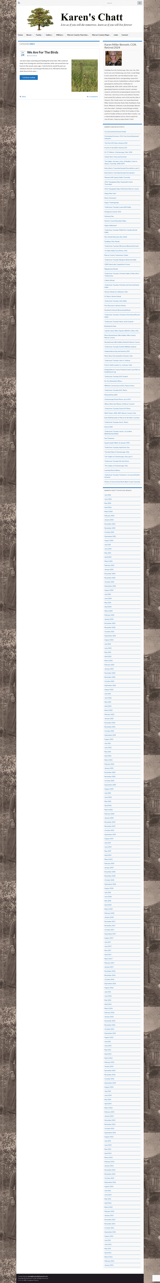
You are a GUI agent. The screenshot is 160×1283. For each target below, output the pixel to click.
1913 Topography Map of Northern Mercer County (121, 189)
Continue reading (28, 77)
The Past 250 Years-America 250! (115, 143)
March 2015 (108, 1058)
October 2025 (109, 532)
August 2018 (108, 888)
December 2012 (109, 1170)
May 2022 (107, 702)
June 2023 (108, 648)
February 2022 (109, 714)
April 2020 (107, 805)
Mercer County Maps (101, 35)
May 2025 (107, 553)
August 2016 (108, 988)
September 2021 (110, 735)
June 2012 (108, 1195)
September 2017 (110, 934)
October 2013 (109, 1128)
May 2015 (107, 1050)
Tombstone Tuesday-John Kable (115, 301)
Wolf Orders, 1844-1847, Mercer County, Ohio (120, 413)
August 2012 (108, 1186)
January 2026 (109, 520)
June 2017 (108, 946)
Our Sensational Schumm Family (115, 132)
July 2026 (107, 495)
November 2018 (109, 876)
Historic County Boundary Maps (115, 221)
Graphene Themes (33, 1280)
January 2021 (109, 768)
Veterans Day (109, 216)
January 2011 (109, 1265)
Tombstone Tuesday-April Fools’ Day (117, 447)
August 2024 (108, 590)
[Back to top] (155, 1270)
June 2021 (108, 747)
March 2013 (108, 1157)
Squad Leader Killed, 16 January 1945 (117, 443)
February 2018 (109, 913)
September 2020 (110, 785)
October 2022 (109, 681)
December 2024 (109, 573)
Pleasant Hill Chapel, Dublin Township (117, 177)
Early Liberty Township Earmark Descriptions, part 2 (121, 168)
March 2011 (108, 1257)
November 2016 (109, 975)
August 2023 (108, 640)
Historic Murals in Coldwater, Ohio (116, 292)
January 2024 (109, 619)
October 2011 (109, 1228)
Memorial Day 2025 (110, 395)
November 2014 (109, 1075)
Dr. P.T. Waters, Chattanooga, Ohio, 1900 (118, 152)
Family (39, 35)
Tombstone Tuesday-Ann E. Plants (116, 422)
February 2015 (109, 1062)
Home (20, 35)
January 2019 (109, 867)
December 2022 (109, 673)
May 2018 (107, 901)
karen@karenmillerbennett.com (37, 1276)
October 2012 (109, 1178)
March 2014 (108, 1108)
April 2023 (107, 656)
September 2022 (110, 685)
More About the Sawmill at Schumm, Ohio (118, 356)
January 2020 (109, 818)
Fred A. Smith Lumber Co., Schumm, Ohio (118, 365)
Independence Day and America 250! (117, 351)
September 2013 (110, 1132)
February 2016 (109, 1012)
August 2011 (108, 1236)
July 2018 (107, 892)
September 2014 (110, 1083)
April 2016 (107, 1004)
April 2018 (107, 905)
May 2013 (107, 1149)
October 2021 (109, 731)
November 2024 (109, 578)
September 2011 (110, 1232)
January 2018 (109, 917)
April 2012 (107, 1203)
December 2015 (109, 1021)
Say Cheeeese (109, 438)
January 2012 (109, 1215)
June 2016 (108, 996)
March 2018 (108, 909)
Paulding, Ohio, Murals (112, 241)
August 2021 (108, 739)
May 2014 (107, 1099)
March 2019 (108, 859)
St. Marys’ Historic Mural (112, 296)
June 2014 (108, 1095)
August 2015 (108, 1037)
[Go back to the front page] (80, 19)
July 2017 (107, 942)
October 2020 (109, 781)
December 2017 (109, 921)
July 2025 (107, 544)
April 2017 (107, 954)
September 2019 (110, 834)
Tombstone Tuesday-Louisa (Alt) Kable (117, 207)
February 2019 (109, 863)
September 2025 (110, 536)
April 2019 (107, 855)
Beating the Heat (110, 326)
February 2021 (109, 764)
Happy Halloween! (110, 225)
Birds (35, 55)
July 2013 (107, 1141)
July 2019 (107, 843)
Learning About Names (112, 470)
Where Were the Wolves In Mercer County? (119, 404)
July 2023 (107, 644)
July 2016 (107, 992)
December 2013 (109, 1120)
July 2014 (107, 1091)
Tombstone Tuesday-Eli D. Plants (115, 390)
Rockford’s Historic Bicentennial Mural (117, 310)
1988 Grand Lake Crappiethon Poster (117, 264)
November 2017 (109, 925)
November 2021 (109, 727)
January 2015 (109, 1066)
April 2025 (107, 557)
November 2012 (109, 1174)
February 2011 (109, 1261)
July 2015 (107, 1041)
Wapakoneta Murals (111, 269)
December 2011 (109, 1219)
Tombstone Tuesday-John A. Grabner (117, 360)
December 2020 (109, 772)
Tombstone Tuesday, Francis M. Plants (117, 408)
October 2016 (109, 979)
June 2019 (108, 847)
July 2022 (107, 694)
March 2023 (108, 660)
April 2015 (107, 1054)
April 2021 (107, 756)
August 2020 (108, 789)
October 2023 (109, 631)
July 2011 (107, 1240)
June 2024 (108, 598)
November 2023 (109, 627)
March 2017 (108, 959)
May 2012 (107, 1199)
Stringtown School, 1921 (112, 212)
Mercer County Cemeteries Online (116, 255)
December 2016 (109, 971)
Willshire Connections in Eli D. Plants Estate (119, 386)
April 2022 (107, 706)
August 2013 (108, 1137)
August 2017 (108, 938)
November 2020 (109, 776)
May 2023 (107, 652)
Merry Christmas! (110, 198)
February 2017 (109, 963)
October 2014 (109, 1079)
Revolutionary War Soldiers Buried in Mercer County (122, 342)
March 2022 (108, 710)
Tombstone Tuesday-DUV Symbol (116, 376)
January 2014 (109, 1116)
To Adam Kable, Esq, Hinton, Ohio (115, 251)
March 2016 (108, 1008)
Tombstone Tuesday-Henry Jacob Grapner (119, 321)
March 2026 (108, 511)
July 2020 (107, 793)
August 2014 (108, 1087)
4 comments (93, 97)
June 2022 (108, 698)
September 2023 (110, 636)
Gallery (49, 35)
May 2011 (107, 1248)
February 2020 (109, 814)
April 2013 (107, 1153)
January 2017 (109, 967)
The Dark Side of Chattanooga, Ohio (116, 452)
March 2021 (108, 760)
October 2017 (109, 930)
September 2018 (110, 884)
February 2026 (109, 516)
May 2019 (107, 851)
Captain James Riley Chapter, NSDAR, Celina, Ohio (121, 331)
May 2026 (107, 503)
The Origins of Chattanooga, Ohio (116, 466)
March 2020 (108, 810)
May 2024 (107, 602)
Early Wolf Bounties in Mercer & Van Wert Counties (122, 418)
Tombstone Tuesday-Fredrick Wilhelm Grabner (120, 347)
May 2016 (107, 1000)
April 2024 (107, 607)
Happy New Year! (110, 193)
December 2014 (109, 1070)
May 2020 (107, 801)
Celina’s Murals (109, 280)
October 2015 (109, 1029)
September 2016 (110, 983)
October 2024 (109, 582)
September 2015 (110, 1033)
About (29, 35)
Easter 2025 (108, 427)
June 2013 (108, 1145)
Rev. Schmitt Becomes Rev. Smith (115, 237)
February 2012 (109, 1211)
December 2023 (109, 623)
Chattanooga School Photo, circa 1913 (117, 399)
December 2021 (109, 723)
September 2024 (110, 586)
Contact (124, 35)
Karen (30, 55)
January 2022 (109, 718)
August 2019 (108, 838)
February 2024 (109, 615)
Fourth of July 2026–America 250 (115, 148)
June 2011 (108, 1244)
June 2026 (108, 499)
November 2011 (109, 1224)
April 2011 (107, 1253)
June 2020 (108, 797)
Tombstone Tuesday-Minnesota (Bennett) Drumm (121, 246)
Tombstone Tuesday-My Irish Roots (116, 461)
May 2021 (107, 752)
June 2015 (108, 1046)
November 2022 (109, 677)
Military (59, 35)
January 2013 (109, 1166)
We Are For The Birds (42, 52)
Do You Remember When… (113, 381)
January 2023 (109, 669)
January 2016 (109, 1017)
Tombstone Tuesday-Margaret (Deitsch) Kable (120, 260)
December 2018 (109, 872)
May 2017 (107, 950)
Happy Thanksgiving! (111, 202)
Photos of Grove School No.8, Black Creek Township (122, 482)
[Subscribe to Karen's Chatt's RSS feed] (19, 2)
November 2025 (109, 528)
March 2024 (108, 611)
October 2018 (109, 880)
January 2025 (109, 569)
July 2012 (107, 1190)
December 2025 (109, 524)
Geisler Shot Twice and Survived (115, 157)
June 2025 (108, 549)
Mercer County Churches (77, 35)
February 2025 (109, 565)
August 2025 (108, 540)
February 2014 (109, 1112)
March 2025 (108, 561)
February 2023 (109, 665)
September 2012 (110, 1182)
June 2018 (108, 896)
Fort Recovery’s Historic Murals (115, 305)
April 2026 (107, 507)
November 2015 (109, 1025)
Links (116, 35)
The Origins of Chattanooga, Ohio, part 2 (118, 456)
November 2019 (109, 826)
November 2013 (109, 1124)
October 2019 (109, 830)
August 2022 (108, 689)
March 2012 (108, 1207)
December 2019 (109, 822)
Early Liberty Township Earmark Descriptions (119, 173)
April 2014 (107, 1104)
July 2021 (107, 743)
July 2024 (107, 594)
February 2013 (109, 1161)
